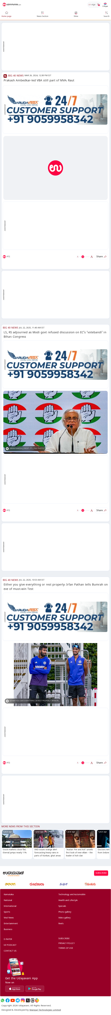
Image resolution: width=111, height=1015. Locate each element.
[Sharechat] (37, 1000)
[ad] (57, 109)
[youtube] (12, 1000)
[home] (12, 4)
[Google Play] (35, 989)
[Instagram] (22, 1000)
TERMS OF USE (65, 948)
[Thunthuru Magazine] (90, 884)
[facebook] (7, 1000)
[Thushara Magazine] (63, 884)
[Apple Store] (14, 989)
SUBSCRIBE (101, 873)
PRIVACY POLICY (66, 943)
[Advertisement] (57, 46)
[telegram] (17, 1000)
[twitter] (27, 1000)
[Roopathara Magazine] (37, 884)
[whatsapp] (2, 1000)
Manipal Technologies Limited (45, 1010)
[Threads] (32, 1000)
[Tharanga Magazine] (10, 884)
